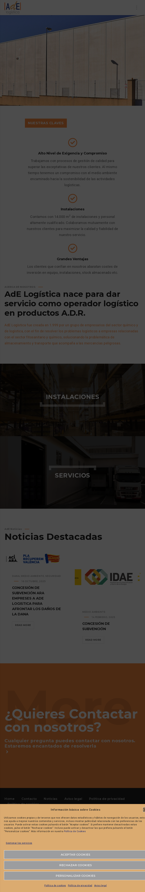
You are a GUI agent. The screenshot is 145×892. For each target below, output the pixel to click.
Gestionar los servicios (19, 843)
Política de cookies (55, 885)
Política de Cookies (75, 831)
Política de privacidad (80, 885)
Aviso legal (100, 885)
